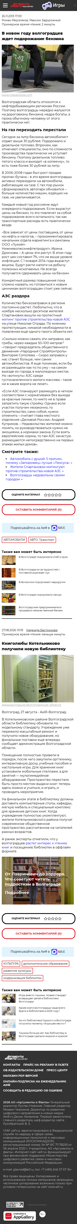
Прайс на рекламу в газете (45, 1065)
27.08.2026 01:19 (12, 630)
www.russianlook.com (17, 95)
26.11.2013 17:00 (12, 16)
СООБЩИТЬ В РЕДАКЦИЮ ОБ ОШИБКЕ (32, 1090)
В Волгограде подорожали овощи (40, 594)
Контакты (11, 1065)
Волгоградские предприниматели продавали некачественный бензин (41, 609)
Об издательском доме (23, 1070)
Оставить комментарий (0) (39, 509)
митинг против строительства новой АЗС (36, 319)
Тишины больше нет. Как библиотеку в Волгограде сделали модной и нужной (43, 1035)
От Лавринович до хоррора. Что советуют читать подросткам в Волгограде (35, 879)
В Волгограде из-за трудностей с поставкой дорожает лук (39, 571)
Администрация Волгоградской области (31, 705)
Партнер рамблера (37, 1205)
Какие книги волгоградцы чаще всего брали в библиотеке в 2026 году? (42, 1009)
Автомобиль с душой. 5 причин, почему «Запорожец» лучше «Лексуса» (38, 461)
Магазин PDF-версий (20, 1076)
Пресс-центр (57, 1070)
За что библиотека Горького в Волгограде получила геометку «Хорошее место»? (45, 1022)
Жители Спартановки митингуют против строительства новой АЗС (35, 469)
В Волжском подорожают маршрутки (42, 582)
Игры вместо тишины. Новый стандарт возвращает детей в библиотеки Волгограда (42, 998)
